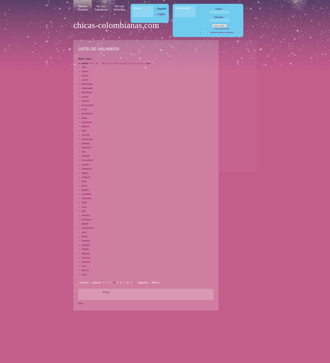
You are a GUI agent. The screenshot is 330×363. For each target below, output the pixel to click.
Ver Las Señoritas (119, 8)
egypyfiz (85, 190)
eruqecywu (87, 220)
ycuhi (84, 232)
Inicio (80, 303)
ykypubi (85, 224)
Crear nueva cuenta (221, 29)
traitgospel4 (87, 88)
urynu (84, 207)
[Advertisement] (236, 101)
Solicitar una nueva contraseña (221, 32)
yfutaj (84, 186)
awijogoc (86, 245)
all (79, 63)
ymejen (85, 97)
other (148, 63)
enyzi (84, 266)
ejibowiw (86, 253)
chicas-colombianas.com (116, 25)
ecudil (84, 109)
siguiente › (143, 282)
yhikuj (84, 118)
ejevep (85, 237)
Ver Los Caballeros (101, 8)
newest (85, 63)
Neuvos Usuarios (82, 8)
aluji (84, 211)
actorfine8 (86, 194)
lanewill (85, 101)
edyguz (85, 173)
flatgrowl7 (86, 148)
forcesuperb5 (88, 105)
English (161, 14)
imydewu (86, 241)
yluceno (85, 270)
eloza (84, 67)
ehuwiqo (86, 215)
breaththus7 (87, 114)
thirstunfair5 (87, 160)
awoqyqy (86, 143)
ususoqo (85, 135)
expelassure (87, 139)
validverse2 (87, 169)
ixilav (84, 181)
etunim (85, 76)
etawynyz (86, 258)
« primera (83, 282)
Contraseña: (219, 17)
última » (155, 282)
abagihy (85, 249)
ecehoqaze (86, 198)
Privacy (106, 292)
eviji (83, 152)
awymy (85, 80)
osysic (84, 275)
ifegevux (85, 126)
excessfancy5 (88, 228)
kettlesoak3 (87, 84)
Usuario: (219, 9)
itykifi (84, 203)
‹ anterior (96, 282)
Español (161, 8)
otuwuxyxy (86, 122)
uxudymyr (86, 262)
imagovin (86, 177)
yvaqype (85, 165)
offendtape (87, 92)
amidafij (85, 156)
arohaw (85, 71)
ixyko (84, 131)
